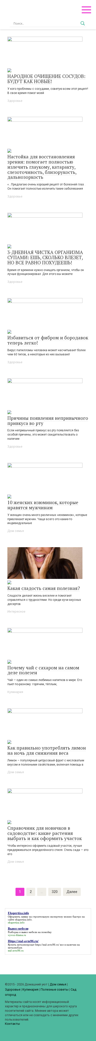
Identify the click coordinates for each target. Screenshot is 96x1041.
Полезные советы (54, 989)
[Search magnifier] (82, 23)
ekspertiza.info (23, 919)
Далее (71, 892)
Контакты (12, 1024)
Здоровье (14, 101)
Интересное (16, 611)
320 (55, 892)
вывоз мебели (29, 932)
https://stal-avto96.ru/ (47, 944)
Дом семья (15, 531)
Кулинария (15, 692)
